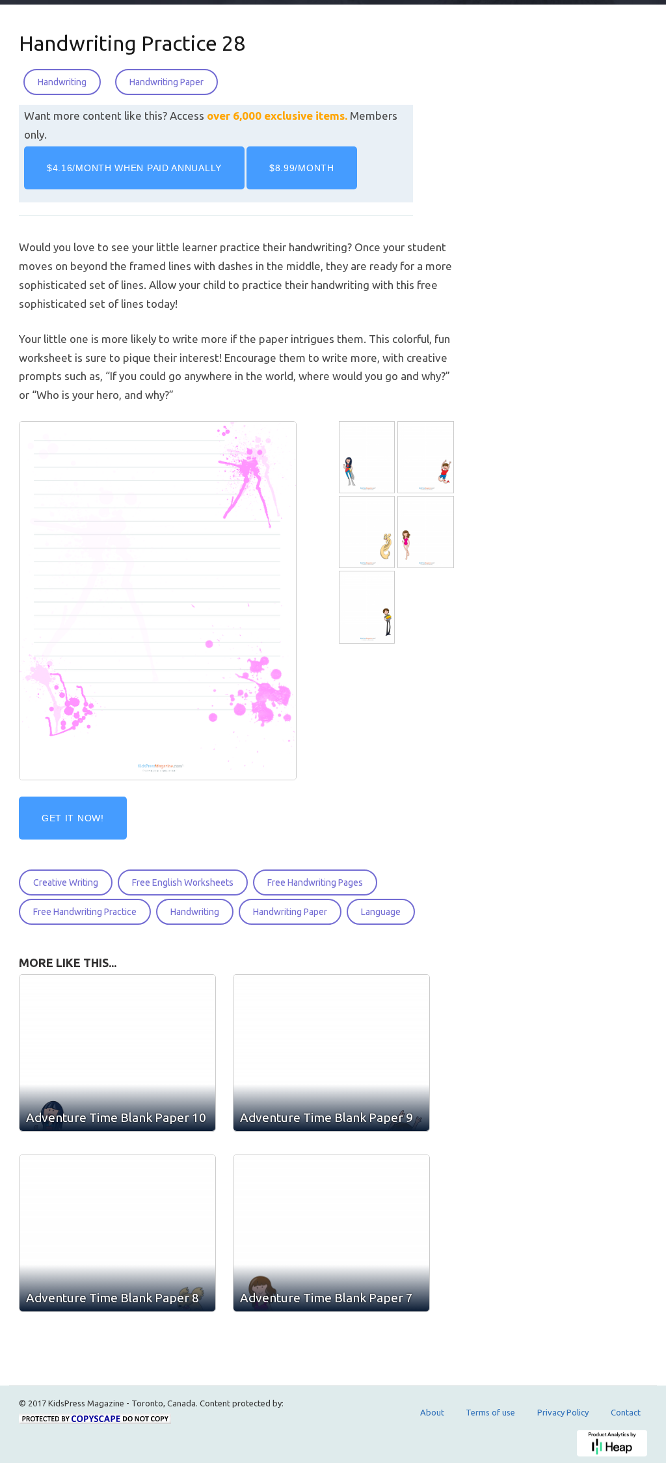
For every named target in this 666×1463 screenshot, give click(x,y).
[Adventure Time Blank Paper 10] (368, 457)
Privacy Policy (563, 1412)
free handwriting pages (315, 882)
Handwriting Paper (166, 82)
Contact (626, 1412)
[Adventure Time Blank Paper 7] (427, 532)
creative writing (65, 882)
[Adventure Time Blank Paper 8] (368, 532)
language (381, 912)
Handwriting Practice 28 (132, 43)
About (432, 1412)
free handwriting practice (85, 912)
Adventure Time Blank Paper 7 (326, 1298)
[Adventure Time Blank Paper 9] (427, 457)
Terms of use (490, 1412)
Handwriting (62, 82)
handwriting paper (290, 912)
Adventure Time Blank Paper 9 (326, 1117)
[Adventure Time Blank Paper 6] (368, 607)
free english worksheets (182, 882)
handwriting (194, 912)
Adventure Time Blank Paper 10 (116, 1117)
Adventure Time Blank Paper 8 (112, 1298)
